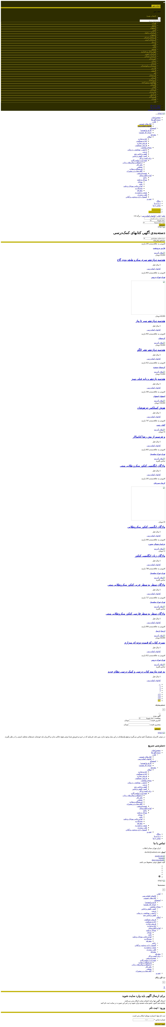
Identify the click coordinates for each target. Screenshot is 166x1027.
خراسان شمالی (159, 544)
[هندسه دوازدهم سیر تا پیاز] (148, 314)
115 (159, 699)
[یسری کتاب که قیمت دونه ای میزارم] (159, 636)
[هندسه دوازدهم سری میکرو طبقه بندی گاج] (159, 253)
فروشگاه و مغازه (136, 169)
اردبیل (163, 631)
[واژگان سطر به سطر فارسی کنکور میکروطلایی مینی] (159, 607)
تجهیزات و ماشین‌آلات (139, 160)
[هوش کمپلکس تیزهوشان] (159, 401)
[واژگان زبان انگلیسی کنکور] (159, 549)
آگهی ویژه (157, 716)
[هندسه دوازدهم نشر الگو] (159, 343)
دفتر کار (139, 165)
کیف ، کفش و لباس (139, 156)
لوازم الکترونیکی (145, 175)
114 (159, 697)
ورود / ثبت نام (155, 105)
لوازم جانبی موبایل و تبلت (133, 186)
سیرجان (157, 483)
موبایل (140, 182)
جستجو (162, 225)
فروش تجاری (142, 143)
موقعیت (157, 718)
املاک (149, 137)
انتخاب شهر (156, 6)
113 (159, 694)
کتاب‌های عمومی (145, 124)
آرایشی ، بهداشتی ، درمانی (137, 150)
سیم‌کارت (139, 188)
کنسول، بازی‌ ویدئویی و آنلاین (136, 197)
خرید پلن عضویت (154, 110)
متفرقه (153, 135)
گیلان (163, 425)
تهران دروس (156, 277)
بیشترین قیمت (155, 725)
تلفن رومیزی (142, 195)
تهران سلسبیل (155, 454)
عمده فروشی (142, 173)
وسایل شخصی (146, 147)
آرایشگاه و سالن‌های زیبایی (133, 163)
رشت (159, 425)
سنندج (155, 367)
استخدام (153, 128)
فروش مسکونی (141, 145)
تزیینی (145, 152)
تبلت (141, 184)
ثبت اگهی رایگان (154, 212)
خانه (163, 216)
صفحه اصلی (156, 117)
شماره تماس (159, 1020)
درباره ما (157, 203)
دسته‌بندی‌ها (156, 209)
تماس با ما (157, 205)
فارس (162, 248)
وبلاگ (159, 201)
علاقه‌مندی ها (156, 108)
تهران (163, 277)
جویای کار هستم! (145, 132)
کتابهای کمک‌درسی (145, 126)
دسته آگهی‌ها (156, 120)
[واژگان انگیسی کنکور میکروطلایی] (148, 520)
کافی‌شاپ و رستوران (135, 171)
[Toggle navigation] (164, 2)
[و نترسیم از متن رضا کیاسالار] (159, 430)
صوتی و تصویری (141, 193)
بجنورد (150, 544)
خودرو (149, 199)
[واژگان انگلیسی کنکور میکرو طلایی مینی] (159, 459)
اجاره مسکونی (141, 141)
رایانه (145, 178)
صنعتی (140, 167)
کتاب (154, 122)
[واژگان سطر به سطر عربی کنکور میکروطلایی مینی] (159, 578)
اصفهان (162, 396)
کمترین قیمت (156, 720)
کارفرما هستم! (146, 130)
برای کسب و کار (145, 158)
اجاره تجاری (142, 139)
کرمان (162, 483)
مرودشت (156, 248)
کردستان (161, 338)
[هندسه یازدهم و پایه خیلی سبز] (159, 372)
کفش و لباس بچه (140, 154)
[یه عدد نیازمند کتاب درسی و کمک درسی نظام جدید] (159, 665)
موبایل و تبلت (142, 180)
